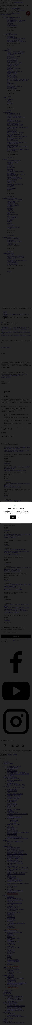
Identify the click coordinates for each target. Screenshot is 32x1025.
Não (19, 517)
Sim (13, 517)
